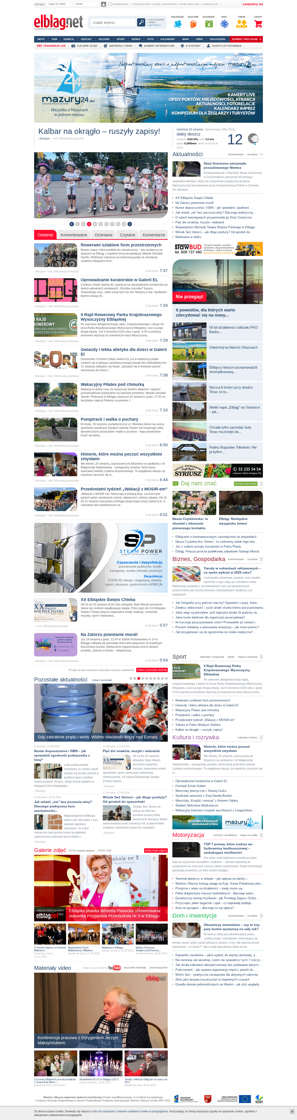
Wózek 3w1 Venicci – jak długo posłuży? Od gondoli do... (213, 232)
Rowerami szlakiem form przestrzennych (202, 700)
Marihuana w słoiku (188, 237)
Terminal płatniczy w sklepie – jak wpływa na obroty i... (212, 878)
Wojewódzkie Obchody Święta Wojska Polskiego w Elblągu (215, 227)
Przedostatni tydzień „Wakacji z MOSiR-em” (205, 720)
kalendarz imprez (248, 737)
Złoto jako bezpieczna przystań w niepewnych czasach (212, 979)
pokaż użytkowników (164, 4)
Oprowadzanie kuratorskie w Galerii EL (201, 781)
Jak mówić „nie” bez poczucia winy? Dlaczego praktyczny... (215, 212)
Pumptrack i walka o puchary (194, 715)
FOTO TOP (104, 850)
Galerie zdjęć (50, 850)
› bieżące (40, 271)
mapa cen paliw (249, 835)
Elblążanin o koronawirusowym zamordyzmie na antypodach (215, 537)
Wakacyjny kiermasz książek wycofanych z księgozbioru (213, 810)
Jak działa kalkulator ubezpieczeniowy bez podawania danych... (218, 965)
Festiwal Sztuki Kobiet (190, 786)
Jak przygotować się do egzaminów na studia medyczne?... (215, 632)
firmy (199, 39)
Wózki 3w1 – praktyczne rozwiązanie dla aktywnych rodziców (216, 974)
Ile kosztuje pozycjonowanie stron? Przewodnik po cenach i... (216, 622)
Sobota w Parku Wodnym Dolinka (197, 725)
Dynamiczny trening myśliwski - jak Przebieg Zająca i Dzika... (217, 898)
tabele (231, 656)
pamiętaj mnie (120, 4)
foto (150, 39)
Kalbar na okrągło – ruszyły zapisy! (199, 729)
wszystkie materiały (135, 967)
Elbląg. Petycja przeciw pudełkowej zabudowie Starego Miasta (217, 551)
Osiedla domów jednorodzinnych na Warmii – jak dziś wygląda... (218, 984)
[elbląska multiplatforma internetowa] (58, 29)
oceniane (252, 154)
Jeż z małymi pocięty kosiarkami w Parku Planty (208, 546)
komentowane (236, 154)
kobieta (69, 39)
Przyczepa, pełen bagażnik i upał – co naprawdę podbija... (214, 903)
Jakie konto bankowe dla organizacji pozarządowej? (210, 617)
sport (121, 39)
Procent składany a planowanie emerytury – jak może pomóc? (217, 627)
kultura (104, 39)
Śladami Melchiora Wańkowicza (196, 805)
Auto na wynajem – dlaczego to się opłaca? (204, 908)
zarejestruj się (209, 4)
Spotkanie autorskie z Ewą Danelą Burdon (203, 795)
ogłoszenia (217, 39)
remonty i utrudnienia (225, 835)
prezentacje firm (159, 967)
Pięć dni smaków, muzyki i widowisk (199, 222)
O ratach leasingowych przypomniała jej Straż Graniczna (213, 217)
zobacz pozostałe (102, 680)
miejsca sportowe (248, 656)
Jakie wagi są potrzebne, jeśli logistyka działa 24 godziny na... (217, 612)
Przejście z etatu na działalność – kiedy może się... (210, 888)
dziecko (86, 39)
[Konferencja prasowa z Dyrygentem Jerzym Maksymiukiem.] (101, 1047)
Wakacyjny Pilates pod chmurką (197, 710)
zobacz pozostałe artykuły (152, 669)
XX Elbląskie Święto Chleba (194, 198)
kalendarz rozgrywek (212, 656)
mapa (185, 39)
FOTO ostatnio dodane (81, 850)
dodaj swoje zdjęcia (156, 850)
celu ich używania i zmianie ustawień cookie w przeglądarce (130, 1111)
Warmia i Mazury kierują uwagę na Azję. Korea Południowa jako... (219, 883)
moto (41, 39)
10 (166, 678)
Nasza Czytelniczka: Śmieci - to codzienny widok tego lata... (216, 541)
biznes (136, 39)
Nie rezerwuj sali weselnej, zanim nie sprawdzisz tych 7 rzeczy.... (219, 960)
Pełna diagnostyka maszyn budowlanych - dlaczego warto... (215, 893)
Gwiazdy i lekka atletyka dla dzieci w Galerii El (206, 705)
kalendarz (168, 39)
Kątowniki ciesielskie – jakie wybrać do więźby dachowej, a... (216, 955)
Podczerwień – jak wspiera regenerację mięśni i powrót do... (215, 969)
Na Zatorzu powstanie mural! (194, 203)
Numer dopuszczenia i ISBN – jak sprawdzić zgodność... (213, 207)
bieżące (45, 138)
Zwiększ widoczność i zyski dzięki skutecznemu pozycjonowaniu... (220, 607)
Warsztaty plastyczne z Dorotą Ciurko (200, 791)
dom (54, 39)
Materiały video (52, 968)
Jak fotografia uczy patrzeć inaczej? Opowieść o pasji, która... (217, 603)
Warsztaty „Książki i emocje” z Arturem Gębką (206, 800)
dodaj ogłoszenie (188, 4)
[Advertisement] (217, 996)
